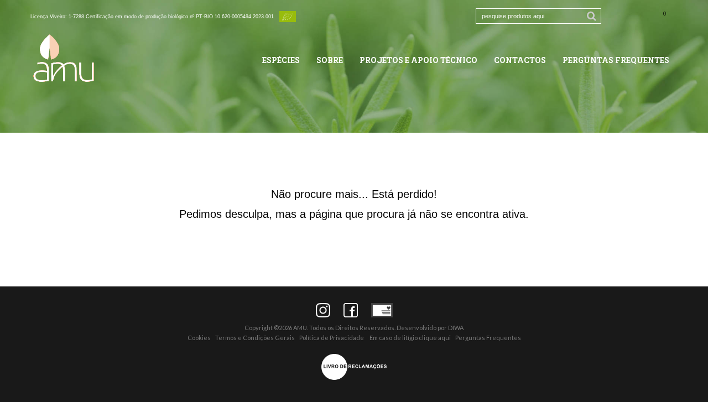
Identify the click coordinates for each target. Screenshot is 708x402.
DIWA (456, 327)
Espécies (281, 60)
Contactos (520, 60)
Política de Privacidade (331, 337)
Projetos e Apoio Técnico (418, 60)
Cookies (199, 337)
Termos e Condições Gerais (255, 337)
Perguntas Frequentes (616, 60)
